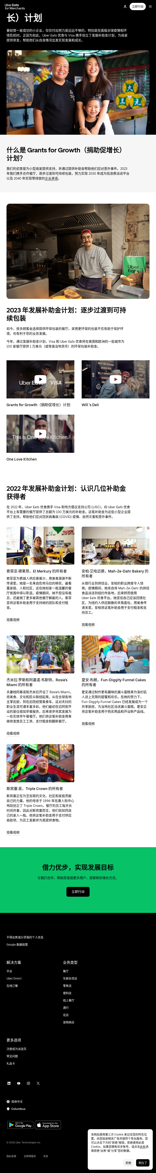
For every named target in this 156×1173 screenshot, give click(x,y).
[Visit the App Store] (48, 1125)
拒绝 (128, 1162)
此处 (143, 1146)
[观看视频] (40, 546)
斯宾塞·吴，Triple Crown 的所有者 (34, 789)
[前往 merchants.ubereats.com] (15, 6)
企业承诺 (51, 178)
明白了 (143, 1162)
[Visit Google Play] (20, 1125)
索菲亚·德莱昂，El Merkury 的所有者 (36, 571)
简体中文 (17, 1101)
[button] (40, 379)
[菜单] (150, 6)
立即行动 (137, 6)
